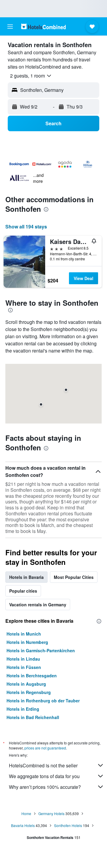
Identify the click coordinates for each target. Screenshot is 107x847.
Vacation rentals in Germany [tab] (37, 605)
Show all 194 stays (26, 226)
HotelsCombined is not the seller (43, 765)
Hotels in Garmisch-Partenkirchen (41, 650)
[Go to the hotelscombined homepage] (43, 26)
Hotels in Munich (24, 634)
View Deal (83, 278)
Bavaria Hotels (23, 825)
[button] (10, 26)
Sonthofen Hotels (68, 825)
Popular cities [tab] (23, 591)
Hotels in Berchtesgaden (32, 675)
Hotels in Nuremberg (27, 642)
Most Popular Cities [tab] (74, 577)
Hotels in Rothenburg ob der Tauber (43, 701)
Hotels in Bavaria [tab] (26, 577)
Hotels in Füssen (24, 667)
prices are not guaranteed (45, 747)
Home (26, 813)
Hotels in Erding (23, 709)
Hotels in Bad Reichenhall (33, 717)
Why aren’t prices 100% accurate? (45, 786)
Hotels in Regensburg (29, 692)
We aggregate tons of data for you (44, 776)
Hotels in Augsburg (26, 684)
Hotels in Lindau (23, 659)
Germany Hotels (51, 813)
